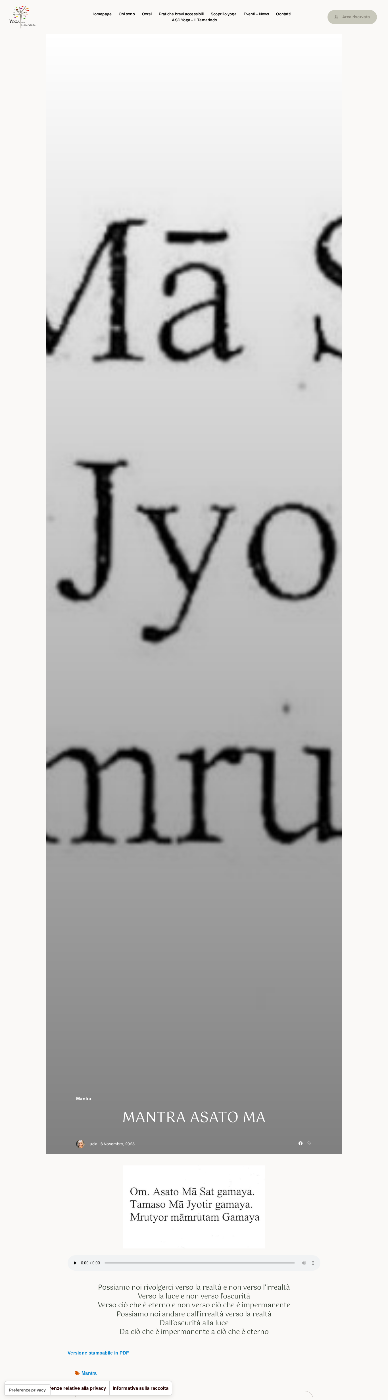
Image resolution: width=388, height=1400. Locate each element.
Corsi (147, 14)
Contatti (283, 14)
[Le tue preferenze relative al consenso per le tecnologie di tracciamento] (27, 1390)
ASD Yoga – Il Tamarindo (194, 20)
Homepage (101, 14)
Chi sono (127, 14)
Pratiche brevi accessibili (181, 14)
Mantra (83, 1098)
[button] (301, 1143)
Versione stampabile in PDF (98, 1353)
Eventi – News (256, 14)
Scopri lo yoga (224, 14)
